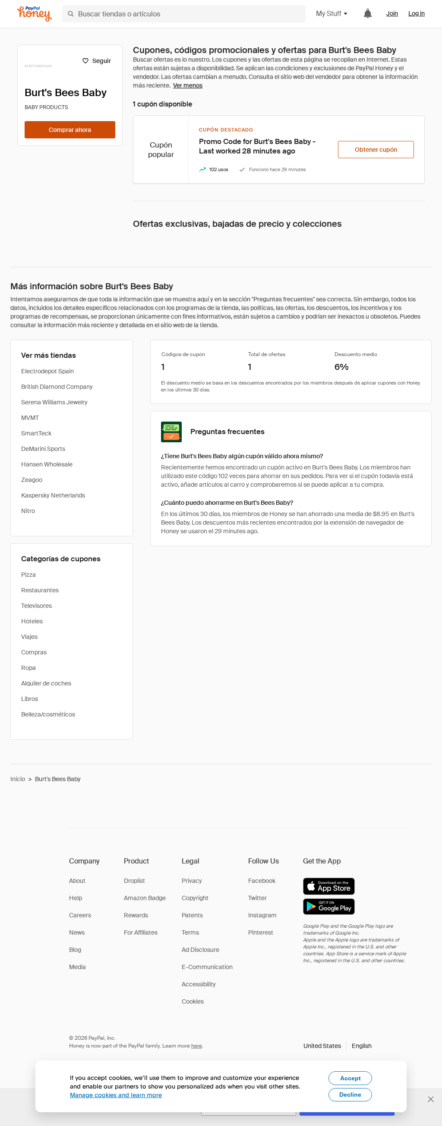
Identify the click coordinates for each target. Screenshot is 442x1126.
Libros (29, 699)
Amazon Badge (145, 898)
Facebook (261, 881)
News (77, 932)
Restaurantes (40, 590)
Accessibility (199, 984)
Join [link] (392, 13)
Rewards (136, 915)
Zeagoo (31, 480)
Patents (192, 915)
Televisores (36, 606)
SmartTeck (36, 433)
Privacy (192, 881)
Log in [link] (416, 13)
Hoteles (32, 621)
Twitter (257, 898)
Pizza (28, 575)
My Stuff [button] (328, 13)
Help (75, 898)
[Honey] (34, 14)
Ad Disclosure (200, 950)
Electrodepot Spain (47, 371)
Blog (75, 950)
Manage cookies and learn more (116, 1094)
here (196, 1045)
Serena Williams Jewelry (54, 402)
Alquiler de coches (46, 683)
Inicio (17, 779)
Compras (34, 652)
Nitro (28, 511)
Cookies (193, 1001)
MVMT (30, 418)
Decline (350, 1094)
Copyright (195, 898)
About (77, 881)
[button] (337, 1046)
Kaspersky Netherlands (53, 495)
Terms (190, 932)
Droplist (134, 881)
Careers (80, 915)
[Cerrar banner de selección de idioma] (430, 1099)
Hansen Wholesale (47, 464)
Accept (350, 1078)
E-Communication (207, 967)
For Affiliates (141, 932)
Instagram (262, 915)
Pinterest (260, 932)
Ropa (28, 668)
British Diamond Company (57, 387)
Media (77, 967)
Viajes (29, 637)
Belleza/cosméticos (48, 714)
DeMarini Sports (43, 449)
